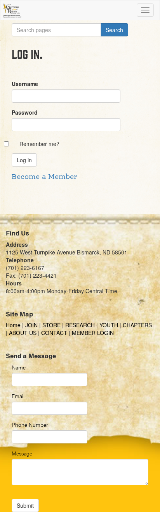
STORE (51, 325)
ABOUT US (23, 333)
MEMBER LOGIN (93, 333)
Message (22, 453)
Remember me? (39, 144)
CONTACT (54, 333)
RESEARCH (80, 325)
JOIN (31, 325)
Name (19, 367)
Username (25, 84)
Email (18, 396)
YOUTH (108, 325)
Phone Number (30, 424)
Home (14, 325)
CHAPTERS (137, 325)
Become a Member (44, 177)
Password (25, 112)
